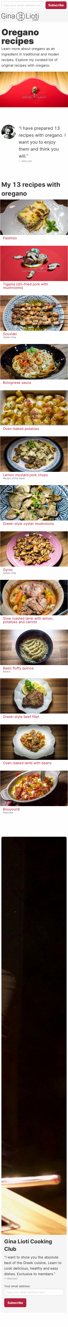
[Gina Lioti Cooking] (20, 16)
